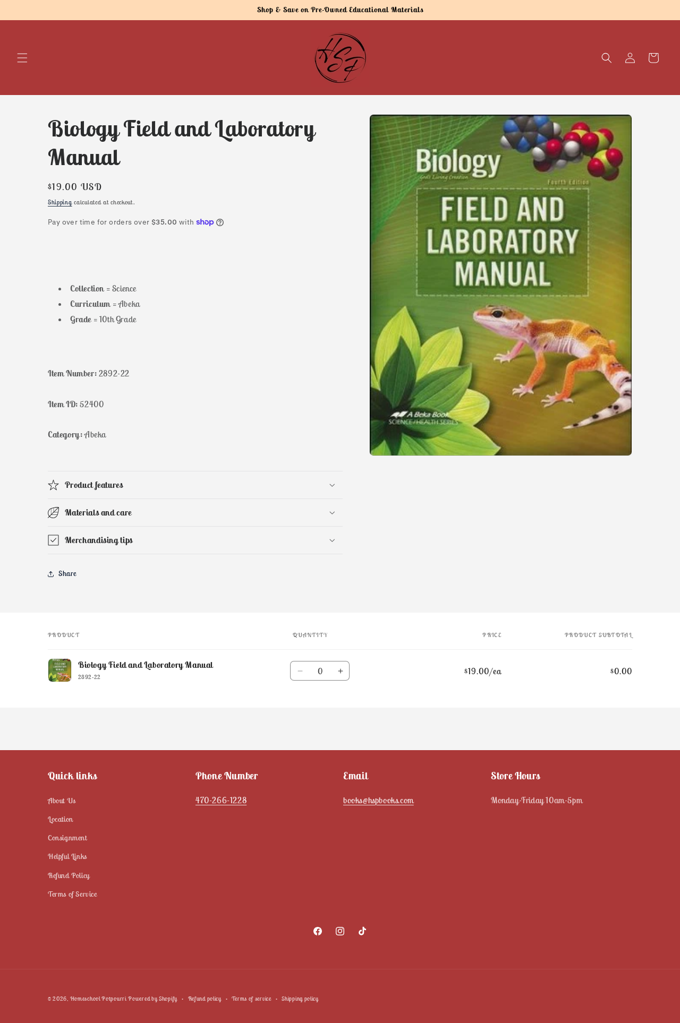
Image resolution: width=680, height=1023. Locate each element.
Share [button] (67, 573)
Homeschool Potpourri (98, 998)
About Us (62, 800)
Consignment (67, 838)
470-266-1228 (221, 800)
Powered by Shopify (152, 998)
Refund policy (205, 998)
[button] (22, 58)
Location (60, 819)
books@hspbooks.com (378, 800)
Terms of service (251, 998)
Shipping (60, 202)
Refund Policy (69, 875)
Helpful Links (67, 857)
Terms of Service (72, 894)
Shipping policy (300, 998)
